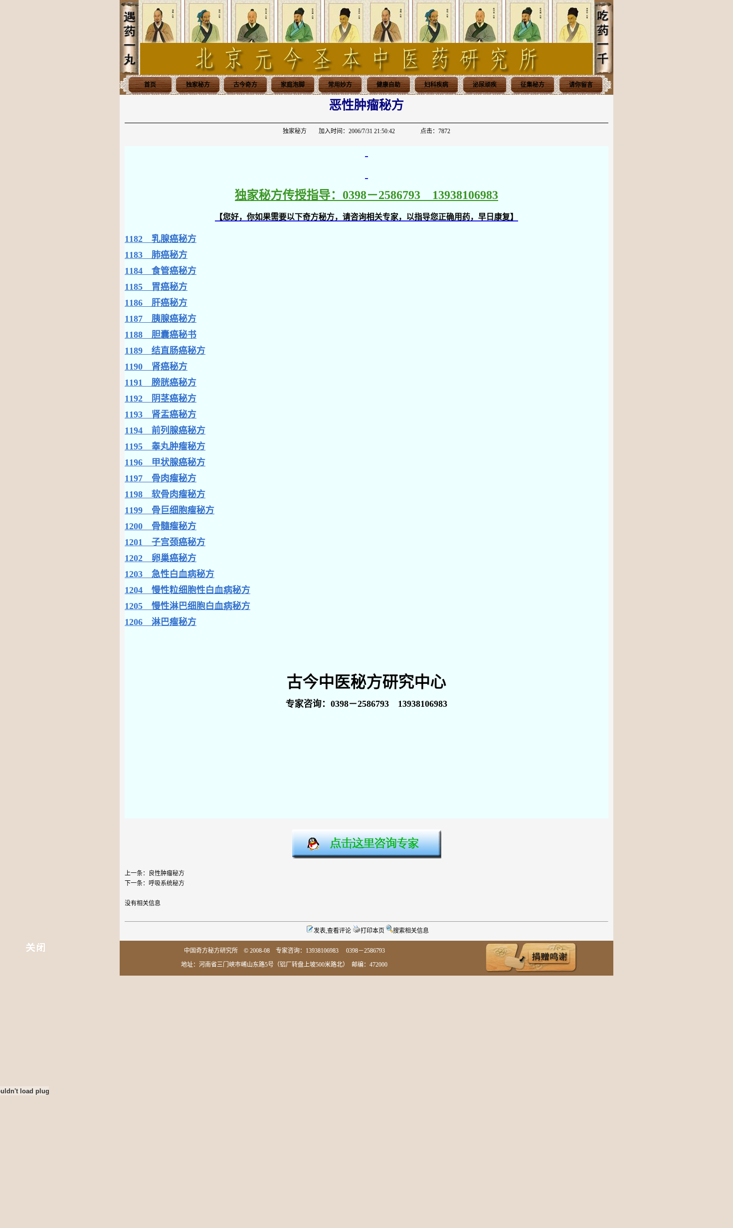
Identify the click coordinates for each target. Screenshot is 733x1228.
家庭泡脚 (293, 84)
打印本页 (372, 930)
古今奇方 (245, 84)
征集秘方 (533, 84)
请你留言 (581, 84)
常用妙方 (340, 84)
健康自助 (388, 84)
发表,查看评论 (332, 930)
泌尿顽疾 (485, 84)
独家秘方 (198, 84)
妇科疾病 (436, 84)
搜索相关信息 (411, 930)
